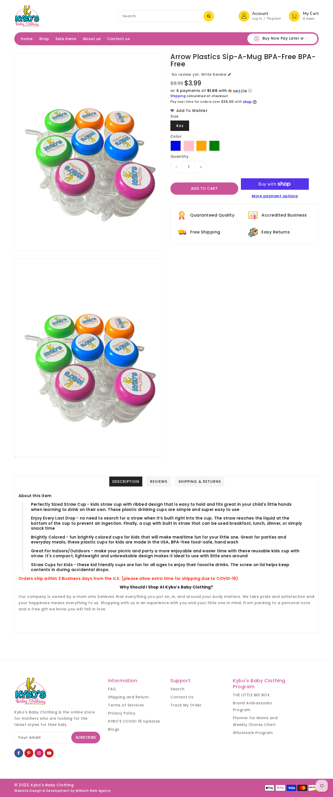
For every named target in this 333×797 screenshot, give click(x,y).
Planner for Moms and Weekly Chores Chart (255, 721)
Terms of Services (126, 705)
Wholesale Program (253, 732)
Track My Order (186, 705)
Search (177, 689)
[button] (244, 90)
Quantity (179, 156)
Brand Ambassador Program (252, 706)
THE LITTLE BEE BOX (251, 695)
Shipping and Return (128, 697)
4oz (180, 125)
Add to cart (204, 188)
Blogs (113, 729)
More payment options (275, 196)
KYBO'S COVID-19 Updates (134, 721)
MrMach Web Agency (93, 790)
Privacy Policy (121, 713)
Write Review (214, 74)
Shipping (178, 96)
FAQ (112, 689)
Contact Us (181, 697)
